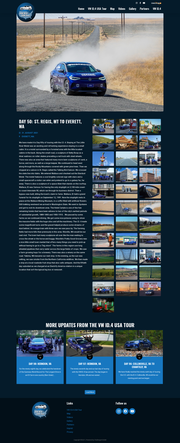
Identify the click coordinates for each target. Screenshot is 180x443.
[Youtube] (132, 411)
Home (81, 9)
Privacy (70, 432)
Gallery (132, 9)
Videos (121, 9)
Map (112, 9)
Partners (144, 9)
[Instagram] (119, 411)
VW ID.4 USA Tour (97, 9)
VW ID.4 (157, 9)
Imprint (70, 428)
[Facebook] (125, 411)
